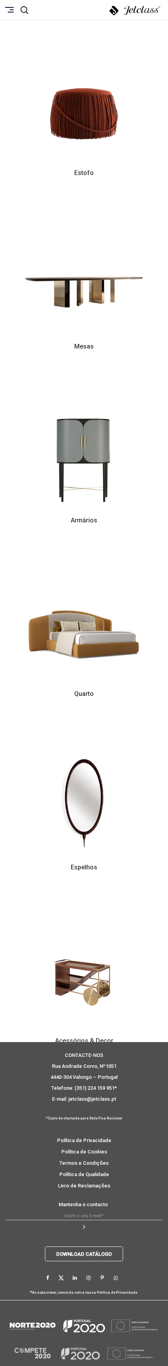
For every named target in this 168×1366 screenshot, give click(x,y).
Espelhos (84, 867)
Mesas (84, 346)
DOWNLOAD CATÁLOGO (84, 1254)
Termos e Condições (84, 1163)
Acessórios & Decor (84, 1040)
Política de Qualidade (84, 1174)
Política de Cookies (84, 1152)
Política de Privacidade (84, 1140)
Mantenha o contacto (83, 1204)
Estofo (84, 173)
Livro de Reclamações (84, 1186)
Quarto (84, 693)
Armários (84, 520)
